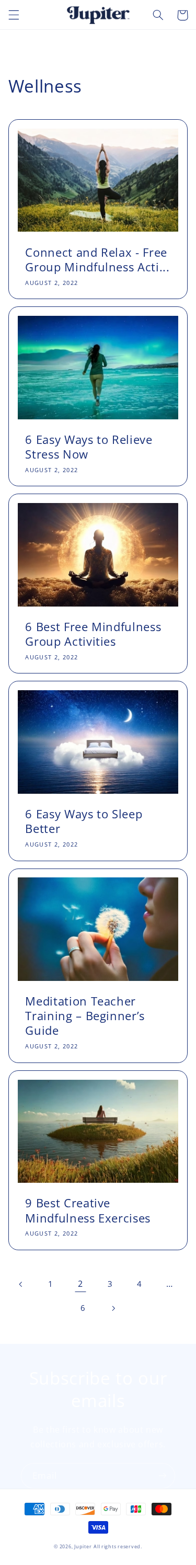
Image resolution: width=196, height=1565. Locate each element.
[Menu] (14, 15)
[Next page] (113, 1308)
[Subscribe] (163, 1476)
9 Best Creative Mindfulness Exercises (88, 1210)
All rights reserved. (118, 1547)
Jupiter (82, 1547)
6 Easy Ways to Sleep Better (83, 821)
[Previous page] (21, 1284)
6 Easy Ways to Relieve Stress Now (89, 447)
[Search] (158, 15)
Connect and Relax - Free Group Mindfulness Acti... (97, 260)
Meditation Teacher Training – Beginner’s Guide (85, 1015)
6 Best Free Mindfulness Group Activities (93, 634)
